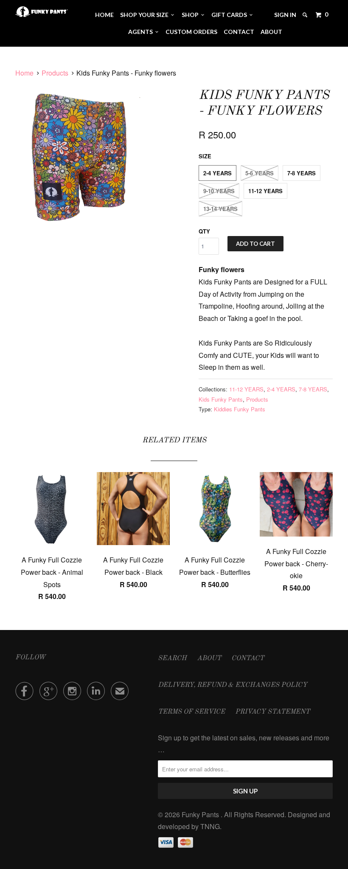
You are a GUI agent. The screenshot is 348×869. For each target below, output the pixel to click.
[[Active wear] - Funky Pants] (83, 154)
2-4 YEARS (217, 173)
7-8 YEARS (301, 173)
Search (172, 658)
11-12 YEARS (265, 191)
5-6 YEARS (259, 173)
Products (55, 73)
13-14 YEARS (220, 209)
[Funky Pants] (41, 11)
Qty (204, 231)
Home (104, 14)
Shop (191, 14)
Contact (239, 31)
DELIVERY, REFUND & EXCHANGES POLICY (232, 685)
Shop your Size (145, 14)
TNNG (210, 826)
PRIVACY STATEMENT (272, 712)
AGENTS (141, 31)
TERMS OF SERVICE (191, 712)
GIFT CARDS (230, 14)
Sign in (285, 14)
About (271, 31)
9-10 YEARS (219, 191)
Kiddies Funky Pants (239, 409)
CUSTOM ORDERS (191, 31)
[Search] (305, 15)
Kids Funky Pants (221, 399)
